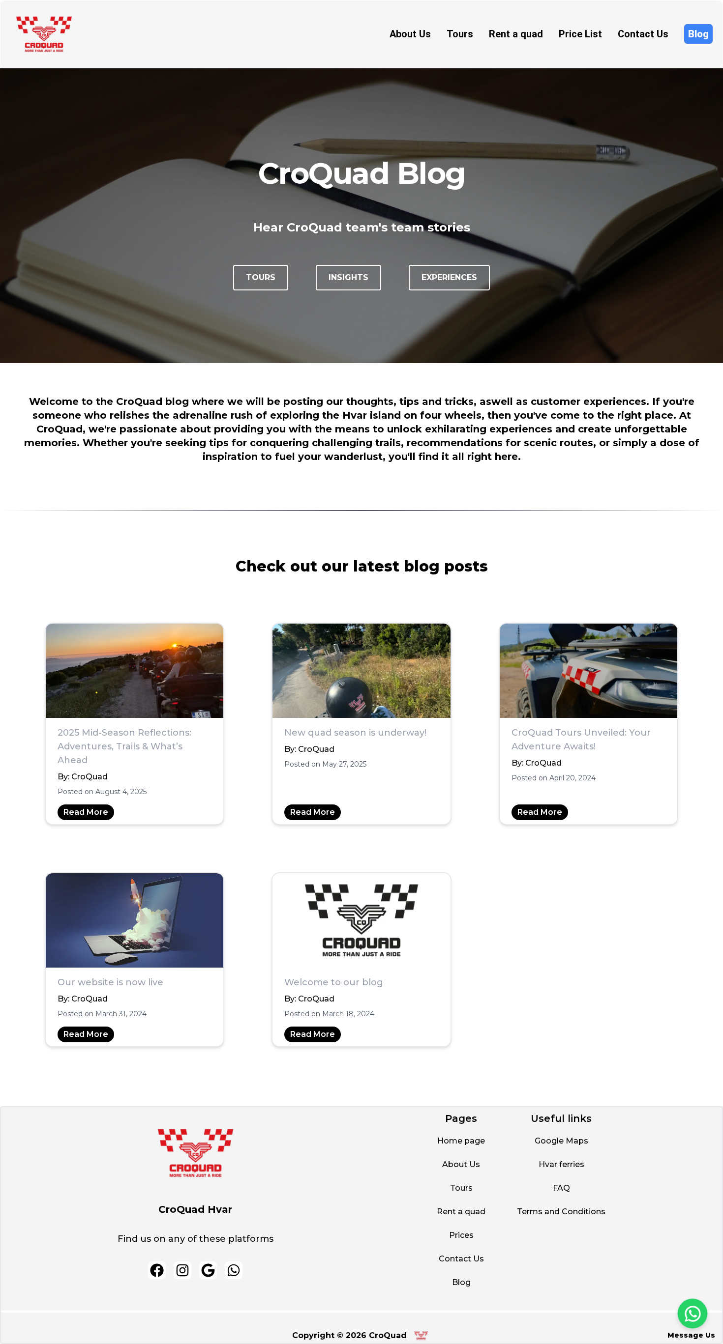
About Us (410, 34)
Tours (460, 34)
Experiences (449, 277)
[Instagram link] (182, 1270)
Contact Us (643, 34)
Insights (348, 277)
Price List (580, 34)
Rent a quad (516, 34)
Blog (698, 34)
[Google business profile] (208, 1270)
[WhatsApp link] (233, 1270)
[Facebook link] (157, 1270)
